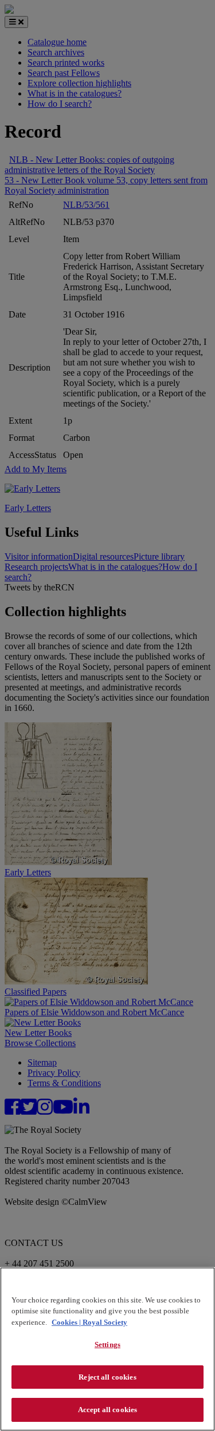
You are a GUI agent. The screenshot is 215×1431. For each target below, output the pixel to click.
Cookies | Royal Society (89, 1322)
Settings (107, 1344)
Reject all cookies (107, 1377)
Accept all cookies (107, 1409)
